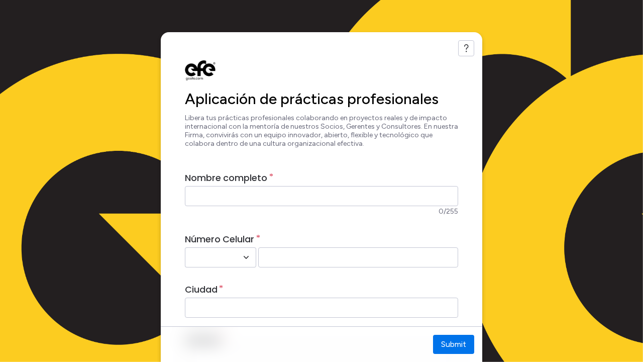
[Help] (466, 48)
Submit (453, 344)
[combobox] (209, 257)
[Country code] (246, 257)
